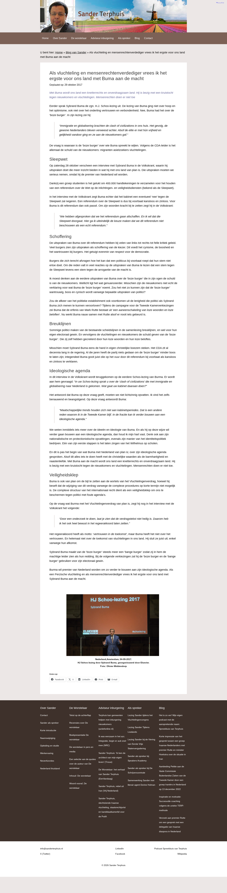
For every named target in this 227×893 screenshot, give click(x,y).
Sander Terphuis (113, 16)
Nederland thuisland (50, 768)
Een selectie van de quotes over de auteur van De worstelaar (82, 764)
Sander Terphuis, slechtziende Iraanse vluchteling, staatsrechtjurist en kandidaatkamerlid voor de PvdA (112, 807)
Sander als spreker (49, 723)
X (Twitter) (45, 854)
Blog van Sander (76, 52)
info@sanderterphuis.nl (51, 848)
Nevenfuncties (47, 761)
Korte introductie (48, 730)
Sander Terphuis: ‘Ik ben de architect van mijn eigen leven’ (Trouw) (112, 757)
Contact (44, 715)
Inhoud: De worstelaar (80, 775)
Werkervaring (46, 753)
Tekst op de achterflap (80, 715)
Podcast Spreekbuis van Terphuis (170, 848)
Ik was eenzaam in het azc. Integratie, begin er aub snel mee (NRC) (112, 741)
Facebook (120, 854)
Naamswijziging (47, 738)
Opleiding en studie (49, 745)
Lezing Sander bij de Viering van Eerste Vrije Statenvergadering (141, 744)
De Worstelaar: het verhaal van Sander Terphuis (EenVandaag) (112, 774)
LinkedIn (119, 848)
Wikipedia (182, 854)
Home (59, 52)
